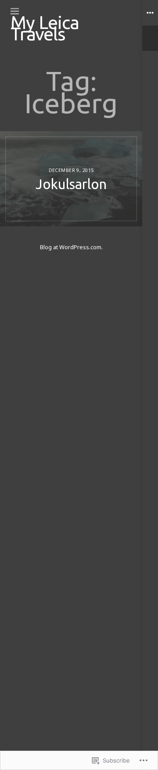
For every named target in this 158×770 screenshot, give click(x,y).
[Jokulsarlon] (71, 178)
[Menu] (15, 11)
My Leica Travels (45, 28)
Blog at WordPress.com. (71, 247)
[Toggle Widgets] (150, 25)
